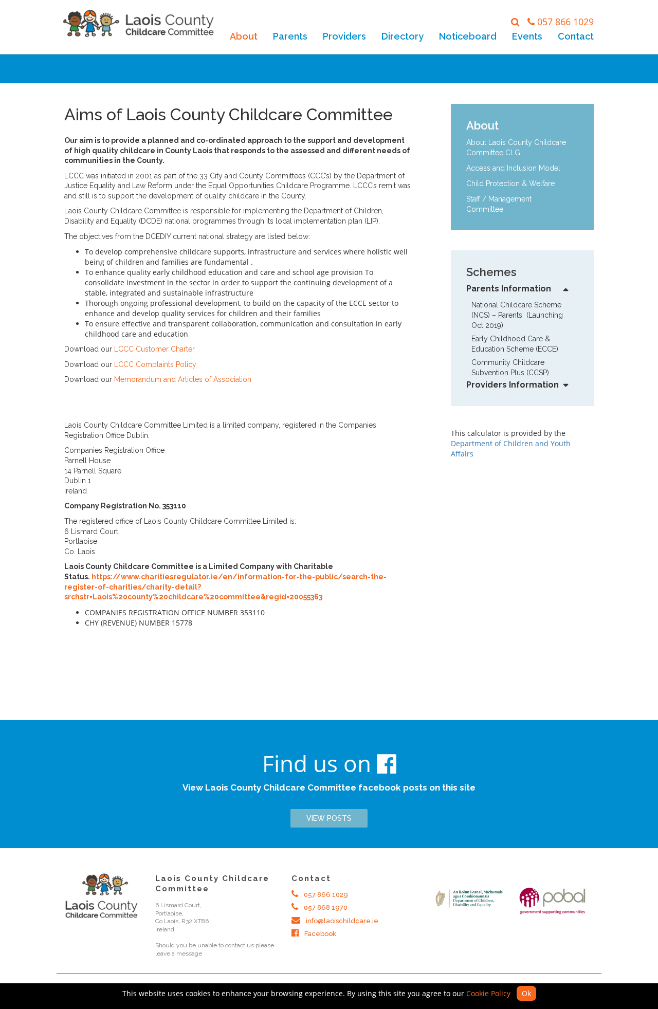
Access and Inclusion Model (513, 168)
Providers (344, 36)
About (244, 36)
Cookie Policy (488, 993)
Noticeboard (468, 36)
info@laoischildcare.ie (341, 921)
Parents (290, 36)
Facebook (319, 934)
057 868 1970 (325, 907)
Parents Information (508, 288)
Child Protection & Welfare (510, 183)
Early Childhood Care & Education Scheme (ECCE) (514, 344)
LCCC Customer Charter (154, 349)
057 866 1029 (565, 21)
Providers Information (512, 385)
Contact (576, 36)
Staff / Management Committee (499, 204)
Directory (402, 36)
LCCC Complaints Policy (155, 364)
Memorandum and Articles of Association (182, 379)
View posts (329, 818)
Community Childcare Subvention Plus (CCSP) (510, 367)
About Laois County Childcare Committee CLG (516, 147)
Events (527, 36)
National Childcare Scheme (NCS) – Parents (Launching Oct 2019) (517, 315)
